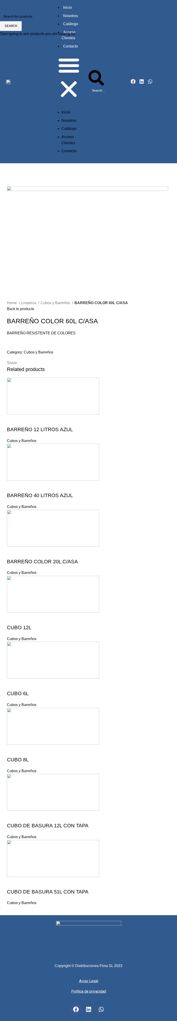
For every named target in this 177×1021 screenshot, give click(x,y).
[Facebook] (76, 1009)
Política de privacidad (88, 991)
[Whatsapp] (101, 1009)
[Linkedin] (88, 1009)
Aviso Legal (88, 981)
